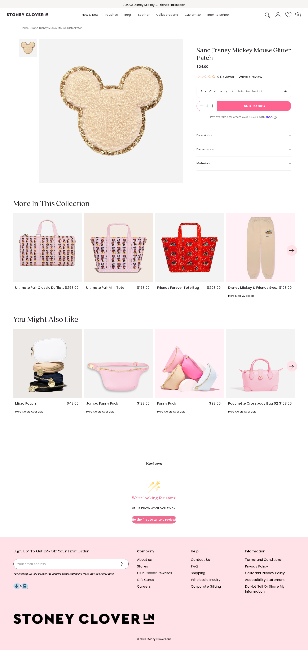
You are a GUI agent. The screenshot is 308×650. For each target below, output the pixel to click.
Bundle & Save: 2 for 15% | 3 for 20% (154, 5)
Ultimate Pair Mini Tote (105, 287)
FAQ (194, 566)
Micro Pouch (25, 403)
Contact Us (200, 559)
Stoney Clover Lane (159, 639)
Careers (144, 586)
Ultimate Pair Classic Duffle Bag (40, 287)
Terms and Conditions (263, 559)
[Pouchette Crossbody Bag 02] (260, 363)
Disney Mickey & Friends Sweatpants (253, 287)
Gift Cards (145, 579)
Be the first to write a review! (154, 519)
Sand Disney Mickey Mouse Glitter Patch (57, 28)
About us (144, 559)
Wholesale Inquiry (205, 579)
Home (24, 28)
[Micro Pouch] (47, 363)
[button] (267, 15)
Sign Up (121, 564)
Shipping (198, 573)
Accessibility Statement (265, 579)
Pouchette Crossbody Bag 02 (253, 403)
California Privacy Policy (265, 573)
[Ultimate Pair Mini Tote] (118, 247)
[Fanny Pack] (189, 363)
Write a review (250, 77)
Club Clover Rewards (154, 573)
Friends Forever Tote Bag (178, 287)
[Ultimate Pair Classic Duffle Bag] (47, 247)
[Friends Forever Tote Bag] (189, 247)
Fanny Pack (166, 403)
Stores (142, 566)
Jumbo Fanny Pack (102, 403)
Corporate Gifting (206, 586)
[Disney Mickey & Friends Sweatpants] (260, 247)
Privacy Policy (256, 566)
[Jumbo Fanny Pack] (118, 363)
